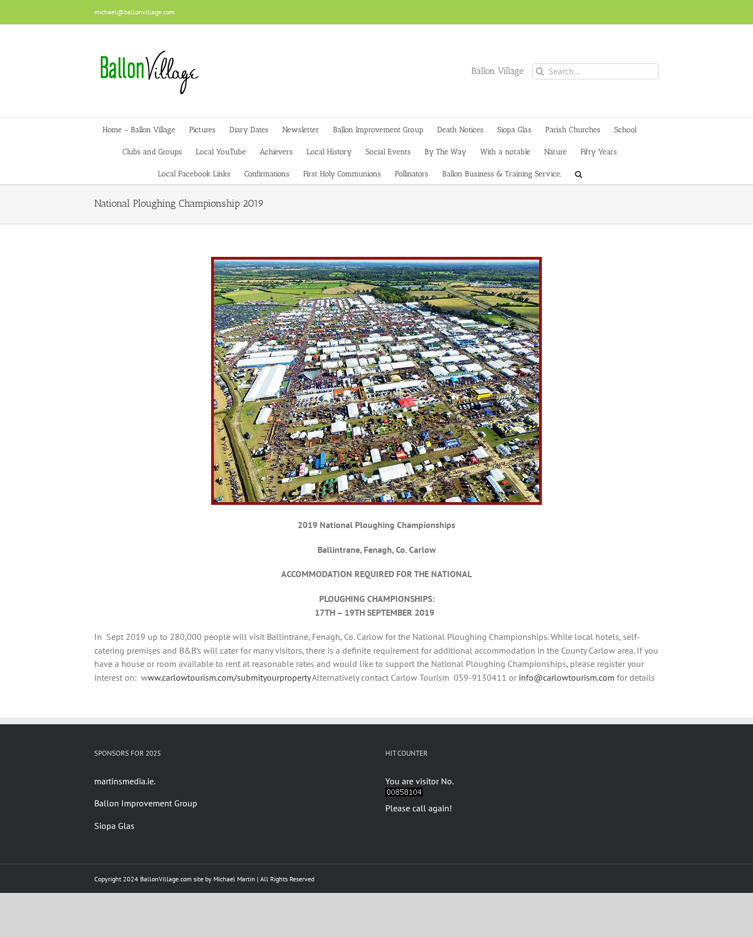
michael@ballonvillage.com (134, 12)
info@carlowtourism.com (567, 677)
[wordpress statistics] (404, 794)
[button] (578, 173)
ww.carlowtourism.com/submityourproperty (229, 677)
